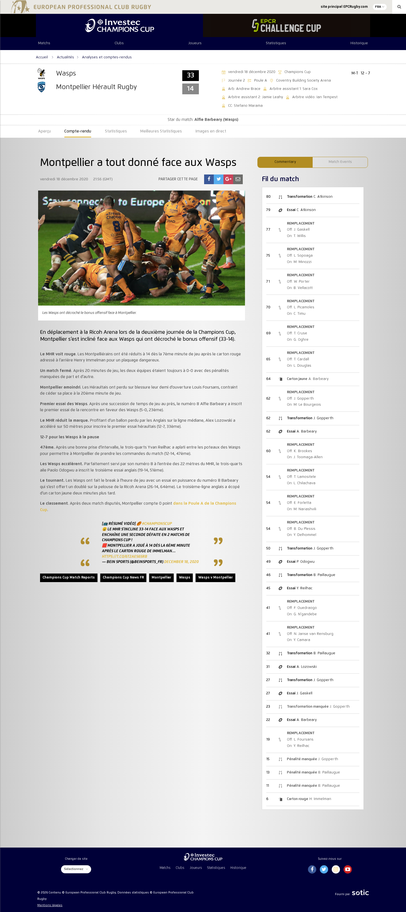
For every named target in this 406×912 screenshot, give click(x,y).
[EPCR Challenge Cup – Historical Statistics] (286, 25)
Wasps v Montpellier (215, 577)
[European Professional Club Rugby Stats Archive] (80, 11)
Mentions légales (49, 905)
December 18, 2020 (181, 562)
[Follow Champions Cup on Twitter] (323, 869)
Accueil (42, 57)
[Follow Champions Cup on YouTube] (347, 869)
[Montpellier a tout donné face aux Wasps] (209, 179)
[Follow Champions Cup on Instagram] (336, 869)
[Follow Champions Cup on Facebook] (312, 869)
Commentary (285, 162)
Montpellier (161, 577)
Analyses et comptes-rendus (107, 57)
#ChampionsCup (157, 524)
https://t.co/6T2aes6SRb (124, 557)
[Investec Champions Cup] (119, 25)
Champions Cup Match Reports (69, 577)
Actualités (65, 57)
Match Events (340, 162)
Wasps (184, 577)
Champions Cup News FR (123, 577)
